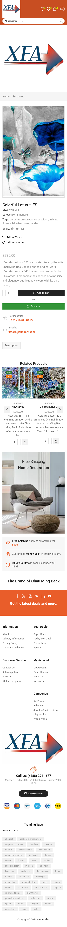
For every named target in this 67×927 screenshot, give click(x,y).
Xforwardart (43, 919)
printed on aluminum (14, 898)
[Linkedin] (43, 596)
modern (35, 223)
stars (20, 903)
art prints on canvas (21, 219)
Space (50, 898)
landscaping (42, 871)
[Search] (61, 21)
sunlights (34, 903)
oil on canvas (41, 887)
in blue (47, 860)
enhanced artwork (13, 855)
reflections (35, 898)
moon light (40, 876)
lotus (26, 223)
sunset (48, 903)
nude (45, 882)
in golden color (12, 866)
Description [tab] (11, 345)
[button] (43, 9)
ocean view (23, 887)
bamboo (34, 844)
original (57, 887)
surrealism (10, 909)
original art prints (12, 893)
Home (6, 96)
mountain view (29, 882)
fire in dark (33, 855)
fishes (48, 855)
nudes (57, 882)
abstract (9, 839)
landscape (25, 871)
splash (8, 903)
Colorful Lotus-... (49, 406)
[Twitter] (23, 596)
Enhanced (18, 96)
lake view (9, 871)
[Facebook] (17, 596)
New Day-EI (18, 406)
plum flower (32, 893)
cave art (48, 844)
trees (24, 909)
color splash (41, 219)
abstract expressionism (30, 839)
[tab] (11, 345)
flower (8, 860)
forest (34, 860)
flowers (21, 860)
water (36, 909)
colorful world (25, 849)
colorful (8, 849)
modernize (24, 876)
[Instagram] (30, 596)
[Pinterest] (36, 596)
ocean (8, 887)
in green (29, 866)
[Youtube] (49, 596)
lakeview (17, 223)
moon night (10, 882)
